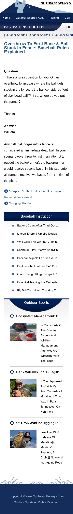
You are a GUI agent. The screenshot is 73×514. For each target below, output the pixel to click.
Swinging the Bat (20, 203)
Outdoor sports (15, 34)
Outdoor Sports (38, 34)
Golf (67, 17)
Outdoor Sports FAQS (30, 17)
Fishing (54, 17)
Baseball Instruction (24, 27)
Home (6, 17)
